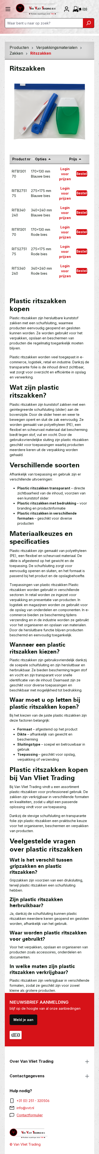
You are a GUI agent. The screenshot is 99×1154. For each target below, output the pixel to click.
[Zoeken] (88, 23)
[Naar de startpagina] (37, 9)
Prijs (73, 159)
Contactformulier (30, 1115)
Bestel (81, 174)
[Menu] (8, 9)
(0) (84, 9)
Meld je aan (23, 1020)
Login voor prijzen (65, 174)
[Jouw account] (68, 9)
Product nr (21, 159)
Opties (41, 159)
